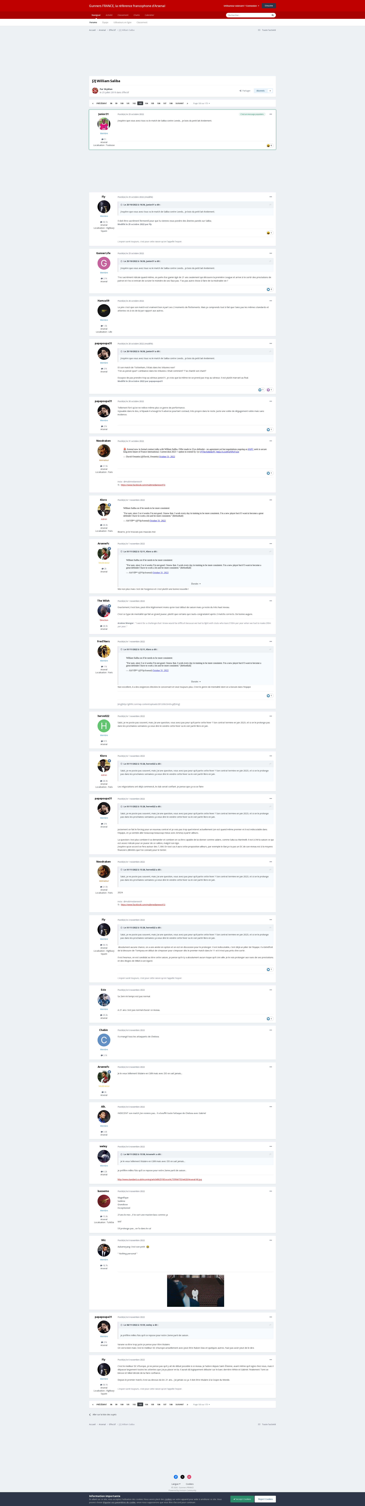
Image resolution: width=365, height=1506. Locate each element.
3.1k (105, 1055)
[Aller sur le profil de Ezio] (104, 999)
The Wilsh (103, 600)
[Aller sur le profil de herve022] (104, 725)
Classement (142, 22)
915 (105, 741)
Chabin (103, 1030)
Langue (175, 1483)
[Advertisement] (141, 56)
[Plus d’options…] (271, 114)
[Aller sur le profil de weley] (104, 1156)
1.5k (105, 325)
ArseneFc (103, 543)
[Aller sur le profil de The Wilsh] (104, 610)
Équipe (105, 22)
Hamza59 (103, 300)
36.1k (105, 222)
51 (105, 139)
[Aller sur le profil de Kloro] (104, 509)
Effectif (125, 92)
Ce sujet (262, 15)
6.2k (105, 1171)
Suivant (180, 103)
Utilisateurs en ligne (122, 22)
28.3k (105, 525)
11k (105, 666)
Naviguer (96, 15)
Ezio (103, 989)
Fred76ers (103, 641)
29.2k (105, 1015)
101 (127, 103)
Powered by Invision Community (182, 1490)
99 (116, 103)
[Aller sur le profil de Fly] (104, 206)
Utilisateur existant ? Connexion (241, 5)
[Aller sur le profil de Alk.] (104, 1116)
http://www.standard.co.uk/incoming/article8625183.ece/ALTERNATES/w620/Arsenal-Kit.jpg (160, 1179)
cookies (168, 1499)
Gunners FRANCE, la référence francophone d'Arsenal (127, 6)
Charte (137, 15)
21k (105, 368)
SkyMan (108, 89)
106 (158, 103)
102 (134, 103)
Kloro (103, 499)
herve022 (103, 716)
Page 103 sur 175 (201, 103)
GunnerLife (103, 253)
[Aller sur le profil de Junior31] (104, 124)
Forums (93, 22)
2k (105, 568)
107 (164, 103)
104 (146, 103)
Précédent (102, 103)
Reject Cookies (265, 1499)
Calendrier (149, 15)
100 (121, 103)
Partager (245, 90)
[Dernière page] (187, 103)
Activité (109, 15)
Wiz (103, 1240)
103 (140, 103)
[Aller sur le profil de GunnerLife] (104, 263)
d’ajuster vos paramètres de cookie (119, 1502)
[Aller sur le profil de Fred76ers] (104, 651)
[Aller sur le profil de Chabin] (104, 1040)
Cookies (190, 1483)
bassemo (103, 1191)
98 (111, 103)
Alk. (103, 1106)
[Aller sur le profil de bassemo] (104, 1201)
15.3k (105, 1216)
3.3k (105, 1131)
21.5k (105, 466)
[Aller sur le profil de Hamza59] (104, 310)
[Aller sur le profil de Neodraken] (104, 450)
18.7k (105, 1265)
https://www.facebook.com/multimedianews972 (143, 485)
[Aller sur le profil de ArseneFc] (104, 553)
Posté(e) (131, 114)
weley (103, 1146)
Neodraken (103, 440)
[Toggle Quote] (121, 205)
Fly (103, 196)
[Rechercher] (272, 15)
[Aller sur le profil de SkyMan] (95, 90)
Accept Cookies (243, 1499)
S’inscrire (269, 5)
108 (170, 103)
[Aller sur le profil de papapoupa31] (104, 353)
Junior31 (103, 114)
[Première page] (93, 103)
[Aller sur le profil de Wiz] (104, 1250)
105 (152, 103)
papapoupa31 (103, 343)
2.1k (105, 278)
